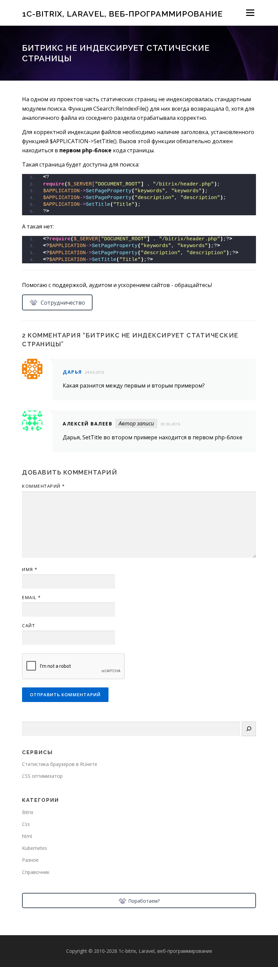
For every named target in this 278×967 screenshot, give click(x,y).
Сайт (28, 625)
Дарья (72, 372)
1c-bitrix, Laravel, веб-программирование (122, 13)
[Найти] (249, 729)
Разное (30, 860)
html (27, 836)
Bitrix (27, 812)
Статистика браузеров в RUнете (59, 764)
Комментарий (43, 486)
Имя (30, 569)
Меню (250, 12)
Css (26, 824)
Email (31, 597)
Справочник (35, 872)
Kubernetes (34, 848)
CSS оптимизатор (42, 776)
